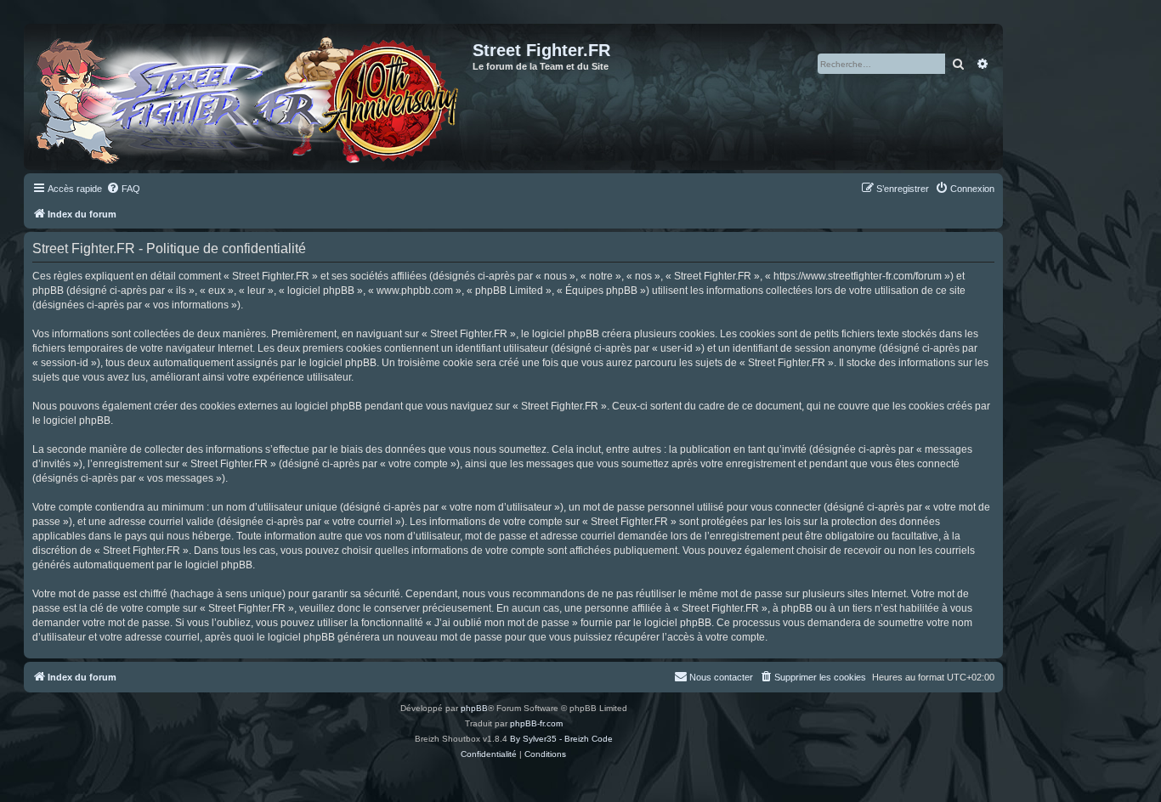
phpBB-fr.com (536, 723)
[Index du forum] (250, 97)
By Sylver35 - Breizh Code (561, 738)
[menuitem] (123, 188)
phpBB (474, 708)
